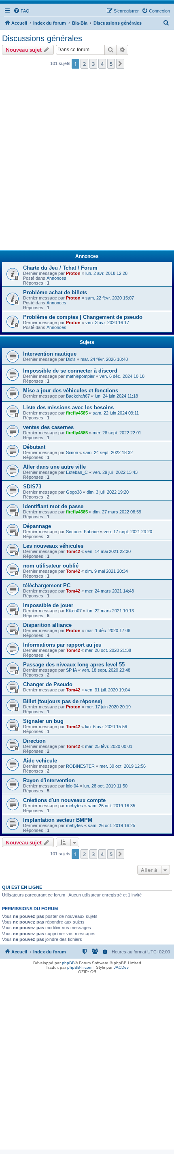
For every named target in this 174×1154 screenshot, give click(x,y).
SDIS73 (32, 487)
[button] (120, 64)
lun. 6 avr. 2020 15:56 (106, 726)
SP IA (71, 670)
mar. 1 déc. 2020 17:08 (107, 630)
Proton (73, 273)
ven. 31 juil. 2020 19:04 (107, 689)
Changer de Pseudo (47, 684)
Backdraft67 (78, 396)
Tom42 (73, 551)
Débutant (34, 447)
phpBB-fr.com (79, 967)
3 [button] (93, 63)
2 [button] (84, 63)
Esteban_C (77, 472)
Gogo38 (74, 492)
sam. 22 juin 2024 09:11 (116, 412)
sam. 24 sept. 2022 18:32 (108, 452)
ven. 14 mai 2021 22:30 (108, 551)
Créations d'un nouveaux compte (64, 800)
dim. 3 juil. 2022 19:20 (108, 492)
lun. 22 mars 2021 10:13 (110, 610)
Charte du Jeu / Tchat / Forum (60, 268)
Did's (71, 359)
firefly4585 (77, 412)
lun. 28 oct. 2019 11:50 (105, 785)
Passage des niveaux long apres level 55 (74, 665)
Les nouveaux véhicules (53, 546)
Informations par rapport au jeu (62, 645)
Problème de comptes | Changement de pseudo (82, 317)
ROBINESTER (80, 766)
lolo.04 (72, 785)
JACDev (121, 967)
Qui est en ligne (22, 887)
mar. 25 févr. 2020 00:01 (108, 746)
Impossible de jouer (48, 605)
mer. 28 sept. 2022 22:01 (117, 432)
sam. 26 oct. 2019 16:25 (111, 825)
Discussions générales (42, 38)
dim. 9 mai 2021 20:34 (106, 571)
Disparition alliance (47, 625)
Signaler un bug (43, 721)
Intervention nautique (49, 354)
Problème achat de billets (55, 292)
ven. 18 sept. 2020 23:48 (106, 670)
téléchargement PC (46, 585)
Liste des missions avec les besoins (68, 407)
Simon (72, 452)
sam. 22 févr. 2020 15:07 (109, 297)
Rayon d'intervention (49, 780)
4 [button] (102, 63)
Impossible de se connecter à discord (70, 371)
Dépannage (37, 526)
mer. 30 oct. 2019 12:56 (123, 766)
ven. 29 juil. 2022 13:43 (115, 472)
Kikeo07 (74, 610)
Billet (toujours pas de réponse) (62, 701)
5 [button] (111, 63)
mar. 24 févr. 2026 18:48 (104, 359)
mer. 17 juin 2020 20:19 (108, 706)
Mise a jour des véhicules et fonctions (70, 390)
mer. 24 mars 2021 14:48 (109, 591)
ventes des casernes (48, 427)
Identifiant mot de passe (53, 506)
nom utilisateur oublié (51, 566)
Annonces (56, 278)
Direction (34, 741)
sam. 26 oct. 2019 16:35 (111, 805)
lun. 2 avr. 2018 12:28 (106, 273)
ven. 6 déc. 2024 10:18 (122, 376)
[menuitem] (21, 11)
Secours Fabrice (82, 531)
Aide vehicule (40, 761)
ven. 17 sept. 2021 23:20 (128, 531)
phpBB (68, 963)
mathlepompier (80, 376)
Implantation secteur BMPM (57, 820)
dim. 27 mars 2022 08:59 (117, 511)
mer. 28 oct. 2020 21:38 (108, 650)
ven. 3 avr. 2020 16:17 (107, 322)
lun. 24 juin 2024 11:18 (116, 396)
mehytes (74, 805)
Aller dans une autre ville (54, 467)
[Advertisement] (87, 162)
